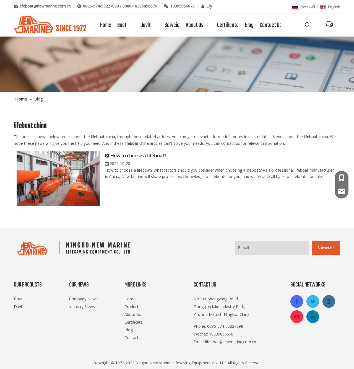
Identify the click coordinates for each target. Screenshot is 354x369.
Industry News (82, 306)
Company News (83, 298)
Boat (18, 298)
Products (132, 306)
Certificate (133, 322)
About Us (132, 314)
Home (130, 298)
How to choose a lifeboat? (138, 155)
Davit (18, 306)
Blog (128, 329)
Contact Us (134, 337)
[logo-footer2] (75, 248)
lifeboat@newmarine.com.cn (46, 6)
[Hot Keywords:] (308, 25)
